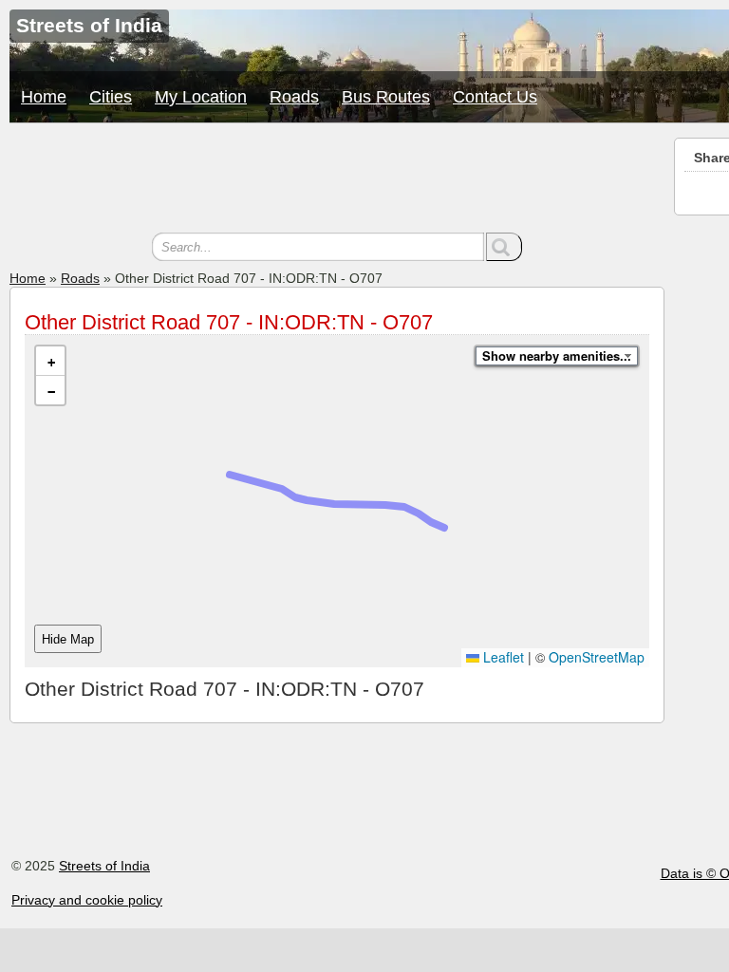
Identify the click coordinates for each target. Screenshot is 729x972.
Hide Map (68, 639)
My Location (201, 96)
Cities (110, 96)
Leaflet (501, 656)
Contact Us (495, 96)
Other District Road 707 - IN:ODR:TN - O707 (229, 322)
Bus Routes (386, 96)
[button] (50, 361)
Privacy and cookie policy (86, 899)
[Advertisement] (336, 180)
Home (43, 96)
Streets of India (104, 865)
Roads (294, 96)
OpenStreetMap (597, 656)
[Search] (504, 247)
